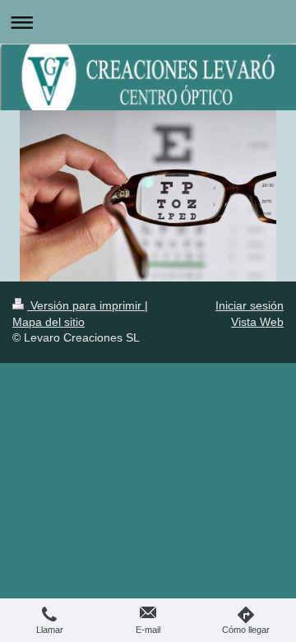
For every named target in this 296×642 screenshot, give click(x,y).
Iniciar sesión (249, 305)
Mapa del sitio (48, 321)
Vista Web (257, 321)
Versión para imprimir (86, 305)
